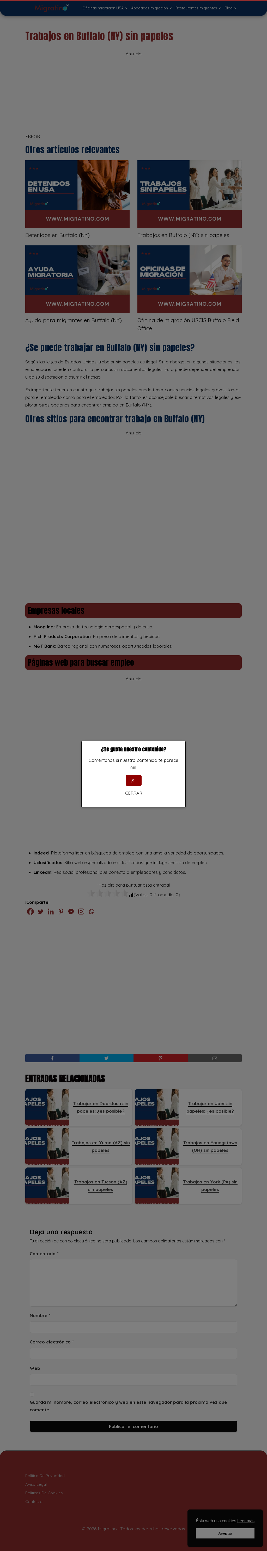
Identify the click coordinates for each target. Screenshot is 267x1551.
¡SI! (133, 780)
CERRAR (133, 793)
